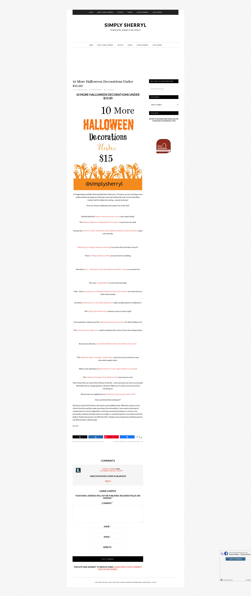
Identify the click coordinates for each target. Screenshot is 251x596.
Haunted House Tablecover (87, 330)
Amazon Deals (80, 441)
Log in (154, 582)
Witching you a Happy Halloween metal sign (94, 247)
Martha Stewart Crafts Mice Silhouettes (97, 303)
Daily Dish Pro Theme (116, 582)
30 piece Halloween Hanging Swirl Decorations (101, 222)
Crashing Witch (102, 283)
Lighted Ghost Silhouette (97, 311)
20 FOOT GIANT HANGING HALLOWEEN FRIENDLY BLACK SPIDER (110, 231)
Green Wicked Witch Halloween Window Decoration (116, 344)
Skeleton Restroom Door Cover (107, 216)
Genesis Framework (134, 582)
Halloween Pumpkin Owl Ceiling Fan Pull (101, 377)
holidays (89, 441)
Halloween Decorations (134, 441)
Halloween (120, 441)
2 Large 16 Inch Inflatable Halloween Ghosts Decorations (106, 291)
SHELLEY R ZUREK (109, 469)
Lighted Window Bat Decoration (112, 322)
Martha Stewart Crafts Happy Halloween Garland (117, 369)
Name (107, 526)
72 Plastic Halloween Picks (100, 256)
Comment (107, 503)
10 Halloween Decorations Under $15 (119, 394)
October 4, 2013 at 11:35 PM (111, 471)
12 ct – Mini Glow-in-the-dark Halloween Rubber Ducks (106, 269)
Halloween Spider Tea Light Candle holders (96, 357)
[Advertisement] (125, 65)
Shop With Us (99, 441)
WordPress (147, 582)
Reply (108, 481)
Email (107, 537)
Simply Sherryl (126, 25)
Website (107, 547)
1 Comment (110, 90)
